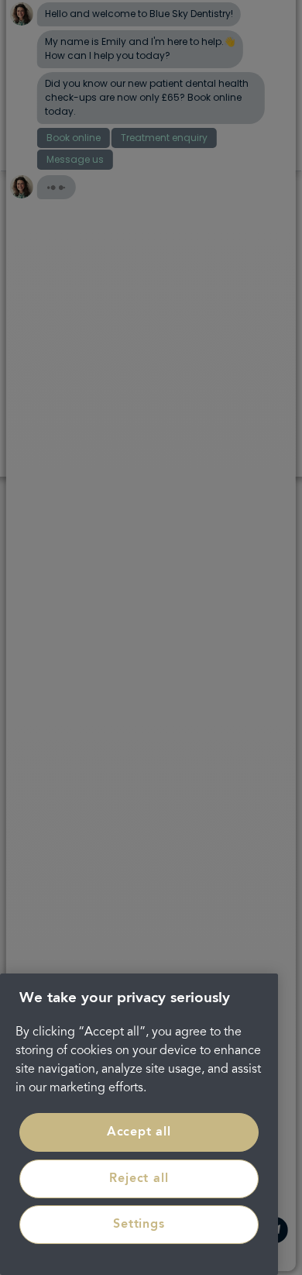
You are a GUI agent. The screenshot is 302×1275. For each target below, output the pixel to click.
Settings (138, 1224)
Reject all (138, 1179)
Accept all (139, 1132)
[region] (139, 1124)
